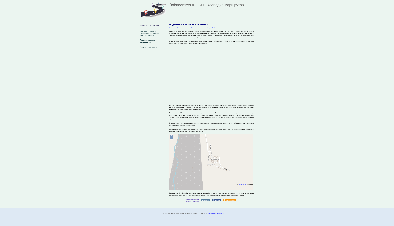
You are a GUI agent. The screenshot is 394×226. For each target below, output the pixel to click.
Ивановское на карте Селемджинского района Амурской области (149, 33)
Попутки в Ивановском (148, 47)
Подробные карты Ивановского (147, 41)
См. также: (173, 28)
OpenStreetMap (242, 184)
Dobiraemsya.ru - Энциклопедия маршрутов (206, 4)
